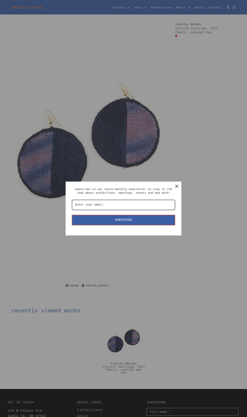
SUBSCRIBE (123, 220)
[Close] (176, 186)
